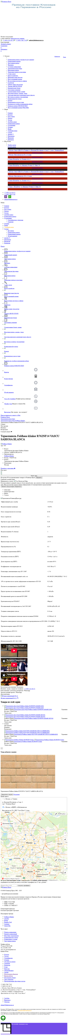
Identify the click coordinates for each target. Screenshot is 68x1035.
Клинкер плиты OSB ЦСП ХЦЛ (17, 106)
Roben (6, 920)
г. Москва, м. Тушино (10, 799)
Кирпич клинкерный (10, 934)
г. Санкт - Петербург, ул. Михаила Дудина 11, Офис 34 (25, 188)
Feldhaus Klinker (9, 456)
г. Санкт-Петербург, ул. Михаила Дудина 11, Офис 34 (25, 167)
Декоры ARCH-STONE (15, 86)
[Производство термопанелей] (34, 19)
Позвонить (20, 687)
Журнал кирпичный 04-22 (9, 698)
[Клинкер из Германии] (34, 5)
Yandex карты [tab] (12, 145)
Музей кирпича (12, 236)
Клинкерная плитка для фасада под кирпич (21, 59)
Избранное (4, 50)
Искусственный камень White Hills (18, 107)
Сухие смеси (11, 74)
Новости (6, 969)
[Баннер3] (34, 12)
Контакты (11, 139)
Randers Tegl (8, 922)
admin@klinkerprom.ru (36, 40)
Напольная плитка (13, 70)
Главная (10, 113)
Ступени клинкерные (14, 67)
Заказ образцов (8, 979)
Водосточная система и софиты (17, 81)
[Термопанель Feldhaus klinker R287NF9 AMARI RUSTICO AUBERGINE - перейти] (27, 731)
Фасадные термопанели (11, 936)
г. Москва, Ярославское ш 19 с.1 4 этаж (25, 156)
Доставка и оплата (9, 961)
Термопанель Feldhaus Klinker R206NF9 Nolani (28, 741)
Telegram (6, 1002)
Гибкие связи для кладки (15, 84)
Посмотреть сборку (10, 977)
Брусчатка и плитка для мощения (18, 97)
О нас (6, 967)
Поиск (64, 57)
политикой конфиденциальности (24, 1010)
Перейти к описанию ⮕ (8, 468)
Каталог (10, 115)
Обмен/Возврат (9, 970)
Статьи (10, 132)
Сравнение (4, 46)
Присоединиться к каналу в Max (10, 415)
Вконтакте (7, 1000)
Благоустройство (13, 75)
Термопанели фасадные (15, 68)
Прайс (10, 129)
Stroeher (6, 918)
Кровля (10, 100)
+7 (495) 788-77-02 (21, 40)
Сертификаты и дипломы (15, 220)
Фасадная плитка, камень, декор (17, 93)
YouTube (6, 998)
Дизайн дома (8, 404)
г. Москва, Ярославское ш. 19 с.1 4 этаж (25, 177)
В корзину (17, 794)
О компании (11, 125)
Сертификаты (8, 385)
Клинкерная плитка (14, 123)
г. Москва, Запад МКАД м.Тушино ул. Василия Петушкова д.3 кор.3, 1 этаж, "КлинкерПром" (36, 151)
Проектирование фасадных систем (14, 981)
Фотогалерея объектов (11, 974)
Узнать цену (34, 475)
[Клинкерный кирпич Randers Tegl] (34, 32)
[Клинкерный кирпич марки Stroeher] (34, 25)
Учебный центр (12, 131)
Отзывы (10, 127)
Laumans (6, 924)
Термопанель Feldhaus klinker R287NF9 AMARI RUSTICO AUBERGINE (36, 734)
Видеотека (7, 412)
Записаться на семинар (17, 38)
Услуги (10, 120)
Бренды (6, 372)
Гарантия (10, 222)
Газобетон (11, 83)
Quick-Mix (7, 926)
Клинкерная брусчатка (15, 99)
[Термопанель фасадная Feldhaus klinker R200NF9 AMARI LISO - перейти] (24, 707)
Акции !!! (11, 134)
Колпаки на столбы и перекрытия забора (20, 104)
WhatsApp (27, 690)
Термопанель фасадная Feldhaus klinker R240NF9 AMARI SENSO (33, 718)
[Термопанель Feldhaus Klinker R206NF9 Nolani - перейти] (34, 740)
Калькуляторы (8, 379)
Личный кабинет (6, 44)
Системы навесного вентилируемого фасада (21, 95)
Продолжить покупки (7, 794)
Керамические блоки (14, 88)
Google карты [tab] (12, 147)
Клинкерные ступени (10, 939)
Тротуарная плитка (13, 63)
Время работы (8, 976)
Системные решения (14, 90)
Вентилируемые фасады (15, 77)
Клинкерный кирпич (14, 61)
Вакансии (11, 138)
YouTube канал (12, 122)
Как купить (11, 116)
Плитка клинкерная (10, 932)
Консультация (5, 42)
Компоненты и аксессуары (16, 102)
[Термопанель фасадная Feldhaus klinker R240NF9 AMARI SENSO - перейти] (24, 715)
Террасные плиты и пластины (17, 72)
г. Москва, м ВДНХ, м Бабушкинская (15, 807)
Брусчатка (11, 231)
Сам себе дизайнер (10, 399)
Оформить (39, 477)
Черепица (11, 65)
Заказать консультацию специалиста (11, 486)
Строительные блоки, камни (16, 91)
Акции (6, 972)
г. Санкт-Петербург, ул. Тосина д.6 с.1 (25, 160)
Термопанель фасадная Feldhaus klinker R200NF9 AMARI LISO (33, 709)
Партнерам (11, 136)
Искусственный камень (15, 79)
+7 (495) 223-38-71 (8, 40)
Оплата (10, 118)
